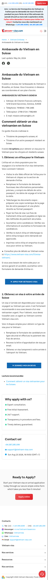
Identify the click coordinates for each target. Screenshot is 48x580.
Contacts (6, 521)
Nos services (8, 552)
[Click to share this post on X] (8, 64)
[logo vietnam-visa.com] (12, 30)
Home (4, 40)
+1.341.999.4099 (13, 3)
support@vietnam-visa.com (20, 449)
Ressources (7, 559)
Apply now (41, 3)
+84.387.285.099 (28, 3)
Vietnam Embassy (17, 40)
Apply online (24, 496)
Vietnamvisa (19, 533)
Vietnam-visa (8, 545)
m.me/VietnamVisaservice (24, 529)
